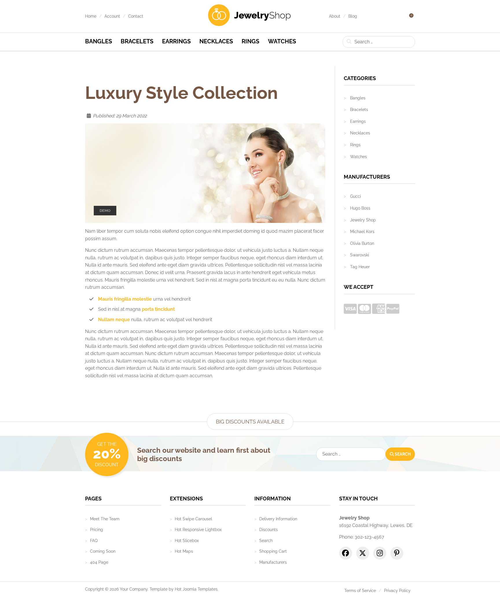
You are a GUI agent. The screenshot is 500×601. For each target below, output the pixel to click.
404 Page (99, 562)
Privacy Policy (397, 590)
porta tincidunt (158, 309)
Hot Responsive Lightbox (198, 529)
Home (90, 16)
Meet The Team (105, 519)
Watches (282, 41)
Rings (250, 41)
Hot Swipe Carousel (193, 519)
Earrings (176, 41)
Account (112, 16)
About (334, 16)
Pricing (96, 529)
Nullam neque (114, 319)
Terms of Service (360, 590)
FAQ (94, 540)
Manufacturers (273, 562)
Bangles (98, 41)
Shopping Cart (273, 551)
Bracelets (137, 41)
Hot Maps (184, 551)
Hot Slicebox (187, 540)
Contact (135, 16)
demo (105, 210)
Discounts (268, 529)
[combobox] (379, 42)
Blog (352, 16)
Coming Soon (102, 551)
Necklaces (216, 41)
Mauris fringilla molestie (125, 299)
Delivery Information (278, 519)
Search (402, 454)
